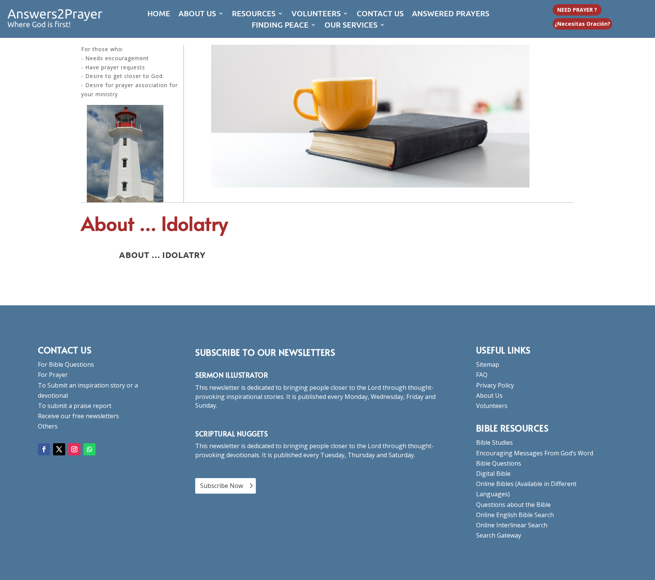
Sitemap (487, 364)
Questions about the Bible (513, 504)
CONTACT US (380, 14)
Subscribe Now (221, 486)
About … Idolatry (162, 255)
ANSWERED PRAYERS (450, 14)
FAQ (481, 375)
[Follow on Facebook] (44, 449)
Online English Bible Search (515, 515)
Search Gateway (498, 535)
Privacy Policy (495, 385)
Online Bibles (495, 484)
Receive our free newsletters (78, 416)
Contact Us (64, 350)
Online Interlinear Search (511, 525)
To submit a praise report (74, 406)
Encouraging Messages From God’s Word (534, 453)
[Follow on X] (59, 449)
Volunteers (492, 406)
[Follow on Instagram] (74, 449)
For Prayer (53, 375)
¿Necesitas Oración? (582, 23)
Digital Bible (493, 473)
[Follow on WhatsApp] (89, 449)
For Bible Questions (66, 364)
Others (48, 426)
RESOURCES (254, 14)
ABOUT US (197, 14)
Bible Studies (494, 442)
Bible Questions (498, 463)
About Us (489, 395)
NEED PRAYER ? (577, 9)
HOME (158, 14)
